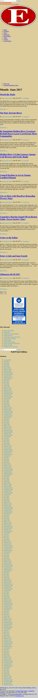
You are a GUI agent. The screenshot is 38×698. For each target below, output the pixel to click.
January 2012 (7, 640)
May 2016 (6, 556)
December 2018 (8, 507)
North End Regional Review (12, 343)
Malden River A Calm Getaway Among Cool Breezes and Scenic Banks (18, 155)
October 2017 (7, 529)
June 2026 (6, 363)
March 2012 (7, 636)
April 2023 (7, 424)
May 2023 (6, 422)
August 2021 (7, 456)
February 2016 (8, 561)
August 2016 (7, 552)
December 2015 (8, 564)
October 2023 (7, 414)
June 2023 (6, 420)
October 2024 (7, 395)
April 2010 (7, 673)
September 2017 (8, 531)
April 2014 (7, 596)
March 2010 (7, 675)
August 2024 (7, 398)
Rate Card (6, 83)
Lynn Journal (7, 340)
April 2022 (7, 443)
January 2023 (7, 428)
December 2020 (8, 468)
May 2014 (6, 595)
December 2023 (8, 411)
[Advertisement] (19, 62)
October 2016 (7, 548)
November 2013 (8, 604)
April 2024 (7, 404)
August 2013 (7, 609)
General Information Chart (11, 85)
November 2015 (8, 566)
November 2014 (8, 585)
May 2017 (6, 537)
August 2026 (7, 360)
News (5, 33)
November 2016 (8, 547)
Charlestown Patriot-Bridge (11, 334)
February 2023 (8, 427)
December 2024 (8, 392)
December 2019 (8, 488)
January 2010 (7, 678)
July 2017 (6, 534)
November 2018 (8, 508)
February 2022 (8, 446)
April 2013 (7, 616)
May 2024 (6, 403)
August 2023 (7, 417)
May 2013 (6, 614)
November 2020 (8, 470)
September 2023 (8, 416)
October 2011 (7, 644)
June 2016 (6, 555)
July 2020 (6, 476)
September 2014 (8, 588)
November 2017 (8, 528)
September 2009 (8, 684)
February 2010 (8, 676)
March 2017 (7, 540)
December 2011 (8, 641)
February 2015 (8, 580)
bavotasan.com (19, 695)
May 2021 (6, 460)
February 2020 (8, 484)
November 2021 (8, 451)
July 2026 (6, 361)
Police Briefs (7, 36)
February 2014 (8, 600)
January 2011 (7, 659)
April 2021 (7, 462)
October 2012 (7, 625)
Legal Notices (7, 41)
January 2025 (7, 390)
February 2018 (8, 523)
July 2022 (6, 438)
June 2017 (6, 536)
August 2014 (7, 590)
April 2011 (7, 654)
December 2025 (8, 372)
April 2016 (7, 558)
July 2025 (6, 380)
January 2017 (7, 544)
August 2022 (7, 436)
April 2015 (7, 577)
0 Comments (25, 98)
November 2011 (8, 643)
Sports (5, 38)
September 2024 (8, 396)
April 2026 (7, 366)
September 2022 (8, 435)
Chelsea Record (8, 335)
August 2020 (7, 475)
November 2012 (8, 624)
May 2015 (6, 576)
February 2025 (8, 388)
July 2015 (6, 572)
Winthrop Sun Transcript (10, 346)
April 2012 (7, 635)
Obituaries (6, 34)
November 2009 (8, 681)
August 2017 (7, 532)
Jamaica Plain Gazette (10, 338)
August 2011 (7, 648)
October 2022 (7, 433)
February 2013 (8, 619)
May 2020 (6, 480)
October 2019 (7, 491)
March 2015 (7, 579)
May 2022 (6, 441)
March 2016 (7, 560)
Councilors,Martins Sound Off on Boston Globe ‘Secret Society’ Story (18, 218)
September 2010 (8, 665)
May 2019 (6, 499)
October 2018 (7, 510)
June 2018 (6, 516)
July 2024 (6, 400)
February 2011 (8, 657)
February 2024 (8, 408)
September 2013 (8, 608)
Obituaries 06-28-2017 (10, 274)
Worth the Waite (7, 94)
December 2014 (8, 584)
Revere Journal (8, 345)
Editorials (6, 31)
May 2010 (6, 672)
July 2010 (6, 668)
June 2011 (6, 651)
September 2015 (8, 569)
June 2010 (6, 670)
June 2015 (6, 574)
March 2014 (7, 598)
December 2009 (8, 680)
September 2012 (8, 627)
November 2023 (8, 412)
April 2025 (7, 385)
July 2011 (6, 649)
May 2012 (6, 633)
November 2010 (8, 662)
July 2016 (6, 553)
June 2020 (6, 478)
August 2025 (7, 379)
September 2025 (8, 377)
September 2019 (8, 492)
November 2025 (8, 374)
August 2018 (7, 513)
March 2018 (7, 521)
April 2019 (7, 500)
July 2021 (6, 457)
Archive (6, 39)
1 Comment (25, 160)
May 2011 (6, 652)
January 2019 (7, 505)
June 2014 (6, 593)
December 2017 (8, 526)
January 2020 (7, 486)
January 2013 (7, 620)
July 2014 (6, 592)
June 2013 (6, 612)
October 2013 (7, 606)
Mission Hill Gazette (9, 342)
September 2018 (8, 512)
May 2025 (6, 384)
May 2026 (6, 364)
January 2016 (7, 563)
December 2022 (8, 430)
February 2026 (8, 369)
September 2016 (8, 550)
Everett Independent (5, 2)
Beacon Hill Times (9, 330)
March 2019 (7, 502)
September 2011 (8, 646)
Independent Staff (7, 98)
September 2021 (8, 454)
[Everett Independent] (18, 27)
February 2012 (8, 638)
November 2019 (8, 489)
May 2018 (6, 518)
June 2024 (6, 401)
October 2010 (7, 664)
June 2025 (6, 382)
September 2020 (8, 473)
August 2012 (7, 628)
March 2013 (7, 617)
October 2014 (7, 587)
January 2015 (7, 582)
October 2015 (7, 568)
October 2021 (7, 452)
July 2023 (6, 419)
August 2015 (7, 571)
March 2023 (7, 425)
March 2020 (7, 483)
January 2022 (7, 448)
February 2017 (8, 542)
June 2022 (6, 440)
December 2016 (8, 545)
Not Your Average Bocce (11, 113)
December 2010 (8, 660)
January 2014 (7, 601)
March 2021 (7, 464)
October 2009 (7, 683)
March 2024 (7, 406)
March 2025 (7, 387)
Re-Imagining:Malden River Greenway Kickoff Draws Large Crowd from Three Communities (18, 133)
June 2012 (6, 632)
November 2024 (8, 393)
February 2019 (8, 504)
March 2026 (7, 368)
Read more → (4, 109)
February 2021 (8, 465)
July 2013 (6, 611)
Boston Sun (7, 332)
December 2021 (8, 449)
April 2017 (7, 539)
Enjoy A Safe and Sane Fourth (13, 256)
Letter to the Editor (9, 237)
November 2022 (8, 432)
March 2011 (7, 656)
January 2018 (7, 524)
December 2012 (8, 622)
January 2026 (7, 371)
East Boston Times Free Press (12, 337)
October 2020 (7, 472)
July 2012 (6, 630)
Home (5, 30)
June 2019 (6, 497)
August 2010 (7, 667)
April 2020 (7, 481)
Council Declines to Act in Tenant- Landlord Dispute (15, 176)
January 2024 (7, 409)
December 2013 (8, 603)
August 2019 (7, 494)
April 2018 (7, 520)
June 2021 (6, 459)
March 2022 (7, 444)
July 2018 (6, 515)
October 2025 (7, 376)
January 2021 (7, 467)
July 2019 (6, 496)
